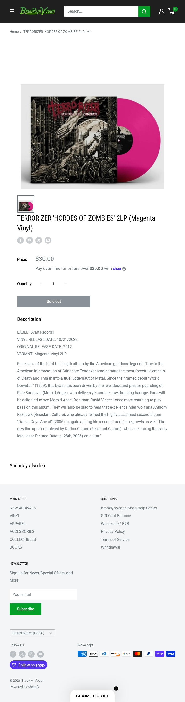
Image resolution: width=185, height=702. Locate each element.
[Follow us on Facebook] (13, 654)
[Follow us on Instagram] (31, 654)
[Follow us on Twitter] (22, 654)
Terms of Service (115, 539)
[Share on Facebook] (20, 240)
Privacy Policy (113, 531)
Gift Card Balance (116, 516)
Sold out (54, 301)
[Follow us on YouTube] (40, 654)
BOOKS (16, 547)
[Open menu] (12, 11)
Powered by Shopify (24, 687)
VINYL (15, 516)
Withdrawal (110, 547)
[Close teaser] (116, 688)
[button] (92, 696)
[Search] (144, 11)
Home (14, 32)
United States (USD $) (28, 633)
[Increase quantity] (66, 284)
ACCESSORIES (22, 531)
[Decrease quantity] (41, 284)
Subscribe (25, 609)
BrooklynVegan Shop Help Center (129, 508)
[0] (171, 11)
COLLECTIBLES (23, 539)
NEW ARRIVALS (23, 508)
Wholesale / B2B (115, 523)
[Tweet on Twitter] (38, 240)
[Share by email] (48, 240)
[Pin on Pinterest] (29, 240)
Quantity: (25, 283)
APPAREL (18, 523)
